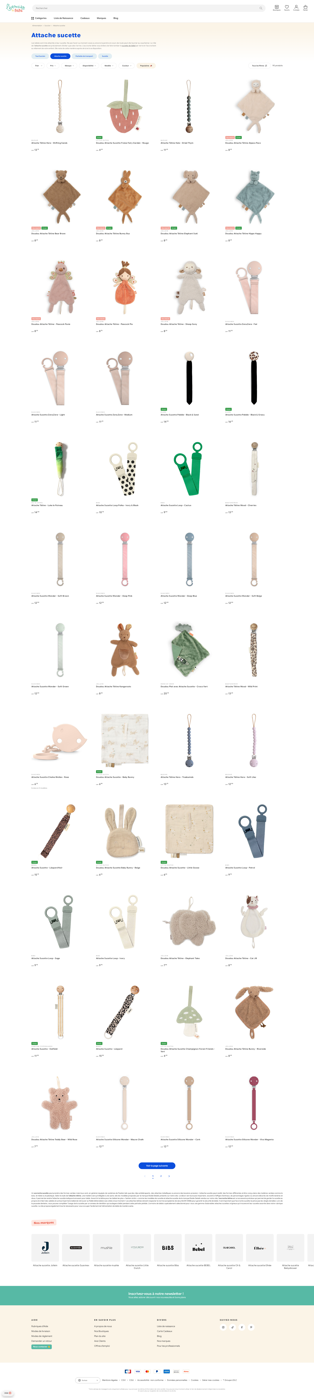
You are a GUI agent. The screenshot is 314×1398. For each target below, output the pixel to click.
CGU (131, 1380)
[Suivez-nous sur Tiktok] (232, 1327)
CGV (123, 1380)
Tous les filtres (258, 66)
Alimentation (37, 26)
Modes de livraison (40, 1331)
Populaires (146, 66)
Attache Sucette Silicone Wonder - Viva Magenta (249, 1139)
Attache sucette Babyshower (290, 1266)
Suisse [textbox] (84, 1380)
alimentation (107, 1206)
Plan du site (99, 1336)
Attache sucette (60, 56)
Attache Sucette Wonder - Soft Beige (243, 596)
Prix (52, 66)
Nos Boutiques (101, 1331)
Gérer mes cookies (210, 1380)
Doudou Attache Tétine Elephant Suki (179, 233)
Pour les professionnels (168, 1346)
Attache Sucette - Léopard (109, 1049)
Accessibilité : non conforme (150, 1380)
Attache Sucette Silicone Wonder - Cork (180, 1139)
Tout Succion (40, 56)
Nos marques (163, 1341)
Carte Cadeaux (164, 1331)
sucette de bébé (128, 46)
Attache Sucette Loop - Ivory (110, 958)
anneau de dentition (98, 1203)
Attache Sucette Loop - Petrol (240, 868)
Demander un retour (41, 1341)
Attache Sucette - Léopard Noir (46, 868)
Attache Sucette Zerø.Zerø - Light (48, 415)
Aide (6, 1393)
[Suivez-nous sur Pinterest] (251, 1327)
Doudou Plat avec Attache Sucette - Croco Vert (184, 686)
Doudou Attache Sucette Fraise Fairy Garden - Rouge (122, 143)
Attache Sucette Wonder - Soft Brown (50, 596)
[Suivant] (169, 1176)
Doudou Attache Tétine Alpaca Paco (243, 143)
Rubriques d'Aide (39, 1326)
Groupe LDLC (231, 1380)
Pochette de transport (84, 56)
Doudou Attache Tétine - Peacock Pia (114, 324)
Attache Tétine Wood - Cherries (240, 505)
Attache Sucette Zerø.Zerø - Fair (241, 324)
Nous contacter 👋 (41, 1347)
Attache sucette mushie (106, 1265)
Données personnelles (177, 1380)
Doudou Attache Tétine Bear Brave (48, 233)
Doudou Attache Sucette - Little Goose (180, 868)
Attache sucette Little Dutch (137, 1266)
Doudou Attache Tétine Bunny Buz (113, 233)
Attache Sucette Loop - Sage (45, 958)
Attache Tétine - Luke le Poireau (47, 505)
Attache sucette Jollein (45, 1265)
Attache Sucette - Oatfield (44, 1049)
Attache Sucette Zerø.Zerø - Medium (114, 415)
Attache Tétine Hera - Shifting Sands (49, 143)
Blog (159, 1336)
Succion (48, 26)
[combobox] (38, 66)
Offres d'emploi (102, 1346)
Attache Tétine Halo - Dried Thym (177, 143)
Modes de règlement (41, 1336)
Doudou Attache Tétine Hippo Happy (243, 233)
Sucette (105, 56)
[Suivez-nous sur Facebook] (241, 1327)
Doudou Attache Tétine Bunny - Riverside (245, 1049)
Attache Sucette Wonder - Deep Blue (179, 596)
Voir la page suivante (157, 1165)
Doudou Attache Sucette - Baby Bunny (115, 777)
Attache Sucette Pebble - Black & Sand (180, 415)
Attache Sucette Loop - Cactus (176, 505)
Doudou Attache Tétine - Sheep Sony (179, 324)
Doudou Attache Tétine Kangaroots (113, 686)
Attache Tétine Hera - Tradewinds (177, 777)
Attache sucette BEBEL (198, 1265)
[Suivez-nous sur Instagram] (223, 1327)
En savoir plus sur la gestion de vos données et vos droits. (157, 1391)
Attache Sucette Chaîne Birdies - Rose (50, 777)
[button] (304, 1276)
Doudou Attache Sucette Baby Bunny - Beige (118, 868)
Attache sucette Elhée (259, 1265)
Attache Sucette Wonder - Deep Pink (114, 596)
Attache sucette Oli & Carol (229, 1266)
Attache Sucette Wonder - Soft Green (50, 686)
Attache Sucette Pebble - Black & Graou (245, 415)
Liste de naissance (166, 1326)
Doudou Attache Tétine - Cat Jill (241, 958)
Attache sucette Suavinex (76, 1265)
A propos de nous (103, 1326)
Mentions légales (110, 1380)
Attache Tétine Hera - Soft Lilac (240, 777)
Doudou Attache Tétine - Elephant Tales (180, 958)
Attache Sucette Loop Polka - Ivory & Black (117, 505)
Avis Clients (99, 1341)
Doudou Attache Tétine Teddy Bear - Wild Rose (54, 1139)
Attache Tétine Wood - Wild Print (241, 686)
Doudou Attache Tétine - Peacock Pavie (50, 324)
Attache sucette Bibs (168, 1265)
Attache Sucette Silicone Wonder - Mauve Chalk (120, 1139)
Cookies (194, 1380)
